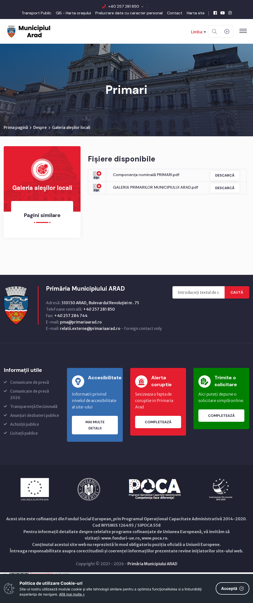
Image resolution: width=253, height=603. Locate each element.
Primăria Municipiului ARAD (152, 563)
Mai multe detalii (95, 425)
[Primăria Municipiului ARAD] (28, 30)
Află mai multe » (72, 594)
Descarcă (224, 175)
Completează (158, 422)
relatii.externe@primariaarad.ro (90, 328)
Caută (237, 292)
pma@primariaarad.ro (81, 322)
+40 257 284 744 (70, 315)
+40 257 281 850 (123, 6)
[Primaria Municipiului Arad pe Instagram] (230, 13)
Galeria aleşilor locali (71, 127)
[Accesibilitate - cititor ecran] (226, 31)
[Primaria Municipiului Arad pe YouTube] (222, 13)
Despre (40, 127)
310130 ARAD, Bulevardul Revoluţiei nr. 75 (100, 302)
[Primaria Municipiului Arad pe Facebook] (215, 13)
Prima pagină (16, 127)
